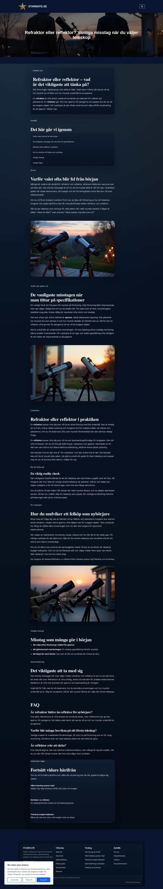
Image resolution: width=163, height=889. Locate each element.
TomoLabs (137, 882)
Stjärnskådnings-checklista (94, 864)
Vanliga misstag (38, 157)
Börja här (59, 852)
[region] (28, 873)
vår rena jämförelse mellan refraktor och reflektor (85, 203)
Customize (14, 880)
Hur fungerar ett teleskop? (41, 559)
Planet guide (60, 864)
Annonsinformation (120, 864)
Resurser (59, 871)
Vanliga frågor (38, 163)
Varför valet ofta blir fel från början (45, 136)
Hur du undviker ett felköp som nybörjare (48, 152)
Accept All (43, 880)
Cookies (116, 860)
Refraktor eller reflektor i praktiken (45, 147)
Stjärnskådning (61, 860)
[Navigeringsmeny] (142, 6)
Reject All (29, 880)
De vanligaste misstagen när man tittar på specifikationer (53, 142)
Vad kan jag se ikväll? (92, 852)
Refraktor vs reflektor (62, 559)
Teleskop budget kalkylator (95, 860)
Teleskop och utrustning (104, 559)
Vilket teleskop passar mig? (82, 559)
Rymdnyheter (61, 867)
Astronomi (59, 856)
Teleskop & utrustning (93, 867)
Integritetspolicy (119, 856)
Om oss (116, 852)
